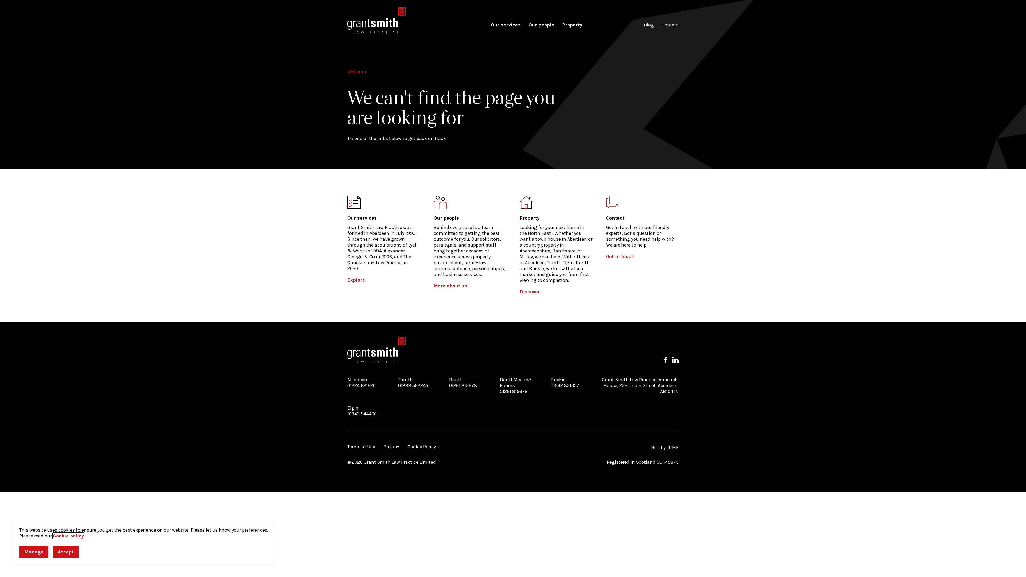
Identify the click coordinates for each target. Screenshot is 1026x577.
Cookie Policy (421, 447)
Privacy (391, 447)
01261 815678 (463, 385)
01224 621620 (361, 385)
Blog (649, 25)
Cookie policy (68, 536)
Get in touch (620, 256)
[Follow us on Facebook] (665, 360)
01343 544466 (362, 414)
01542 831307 (565, 385)
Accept (65, 552)
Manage (33, 552)
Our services (506, 25)
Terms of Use (361, 447)
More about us (450, 286)
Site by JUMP (665, 447)
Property (572, 25)
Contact (670, 25)
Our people (541, 25)
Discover (530, 292)
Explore (356, 280)
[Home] (376, 20)
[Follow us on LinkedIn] (675, 360)
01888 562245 (413, 385)
